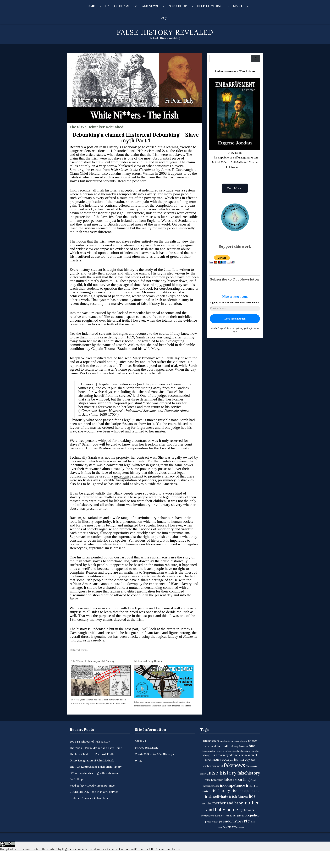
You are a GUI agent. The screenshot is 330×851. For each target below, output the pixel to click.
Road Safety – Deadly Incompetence (92, 785)
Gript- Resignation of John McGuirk (92, 760)
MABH (237, 6)
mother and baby (227, 802)
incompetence (232, 785)
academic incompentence (233, 741)
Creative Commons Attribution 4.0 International (139, 849)
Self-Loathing (210, 6)
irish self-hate (216, 796)
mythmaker (246, 810)
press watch (211, 821)
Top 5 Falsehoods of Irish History (90, 741)
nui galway (238, 815)
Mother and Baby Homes (148, 661)
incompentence (211, 785)
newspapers (207, 815)
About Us (140, 740)
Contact (140, 761)
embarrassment (213, 766)
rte (247, 821)
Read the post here (132, 181)
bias (252, 746)
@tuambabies (211, 741)
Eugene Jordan (71, 849)
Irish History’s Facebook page (121, 147)
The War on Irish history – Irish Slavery (92, 661)
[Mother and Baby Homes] (164, 681)
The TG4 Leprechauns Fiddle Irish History (96, 766)
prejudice (252, 815)
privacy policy (243, 328)
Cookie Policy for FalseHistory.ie (155, 754)
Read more (120, 703)
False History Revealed (165, 32)
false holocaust (214, 780)
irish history (220, 791)
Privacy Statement (146, 747)
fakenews (234, 765)
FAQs (164, 18)
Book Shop (177, 6)
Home (90, 6)
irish (250, 785)
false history (222, 772)
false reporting (237, 779)
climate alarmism (241, 751)
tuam (232, 827)
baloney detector (239, 746)
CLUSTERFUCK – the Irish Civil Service (94, 791)
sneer (253, 822)
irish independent (244, 791)
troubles (222, 827)
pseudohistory (231, 821)
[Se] (255, 58)
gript (253, 780)
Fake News (149, 6)
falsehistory (248, 773)
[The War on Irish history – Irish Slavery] (101, 680)
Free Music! (235, 188)
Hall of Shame (117, 6)
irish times (238, 796)
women (241, 827)
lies (252, 796)
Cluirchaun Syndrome (225, 755)
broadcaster (208, 751)
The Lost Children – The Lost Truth (92, 754)
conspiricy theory (236, 759)
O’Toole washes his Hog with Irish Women (95, 773)
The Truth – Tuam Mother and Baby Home (96, 748)
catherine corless (223, 751)
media (207, 803)
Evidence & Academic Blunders (89, 798)
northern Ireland (223, 815)
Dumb (253, 760)
